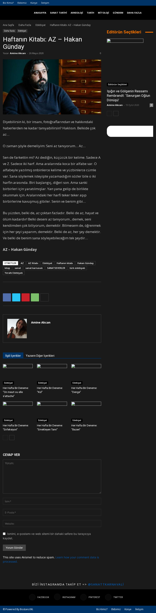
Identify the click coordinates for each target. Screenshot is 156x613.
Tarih (90, 12)
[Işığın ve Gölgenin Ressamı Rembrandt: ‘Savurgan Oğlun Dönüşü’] (130, 62)
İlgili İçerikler (13, 355)
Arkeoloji (77, 12)
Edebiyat (41, 25)
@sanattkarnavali (106, 584)
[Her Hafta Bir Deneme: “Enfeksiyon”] (18, 412)
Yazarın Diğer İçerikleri (40, 355)
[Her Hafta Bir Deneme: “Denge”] (86, 374)
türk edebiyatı (77, 267)
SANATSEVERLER (56, 267)
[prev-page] (5, 437)
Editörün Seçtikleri (117, 84)
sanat (18, 267)
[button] (148, 13)
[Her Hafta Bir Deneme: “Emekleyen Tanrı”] (52, 412)
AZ (22, 263)
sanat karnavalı (34, 267)
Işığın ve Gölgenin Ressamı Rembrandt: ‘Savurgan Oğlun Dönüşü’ (128, 95)
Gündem (118, 12)
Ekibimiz (22, 2)
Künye (33, 2)
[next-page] (11, 437)
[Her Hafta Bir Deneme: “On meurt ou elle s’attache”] (18, 374)
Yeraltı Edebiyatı (14, 272)
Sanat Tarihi (58, 12)
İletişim (45, 2)
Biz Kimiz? (8, 2)
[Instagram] (137, 3)
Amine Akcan (18, 53)
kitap (7, 267)
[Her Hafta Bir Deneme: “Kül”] (52, 374)
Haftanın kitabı (65, 263)
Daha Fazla (134, 12)
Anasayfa (40, 12)
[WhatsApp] (35, 297)
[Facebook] (130, 3)
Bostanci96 (26, 609)
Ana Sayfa (8, 25)
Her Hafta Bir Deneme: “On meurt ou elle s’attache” (16, 392)
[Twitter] (150, 3)
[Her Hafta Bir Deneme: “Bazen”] (86, 412)
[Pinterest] (143, 3)
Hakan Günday (85, 263)
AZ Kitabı (33, 263)
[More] (44, 297)
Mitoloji (103, 12)
